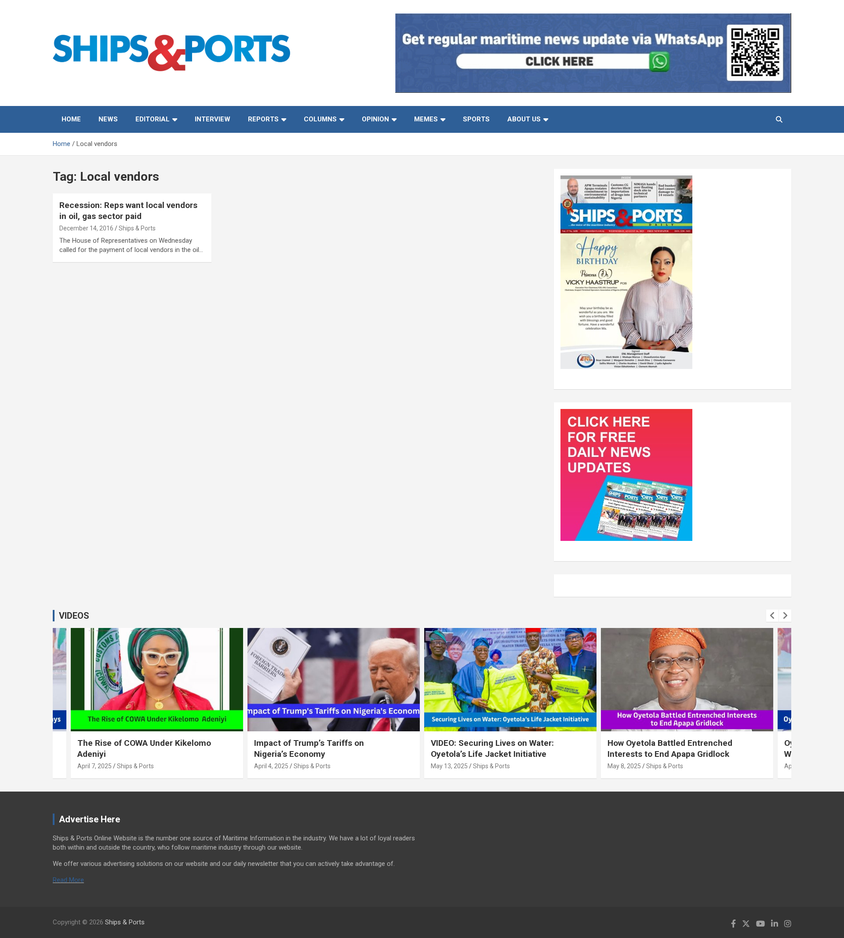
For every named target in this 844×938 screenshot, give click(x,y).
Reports (263, 119)
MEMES (426, 119)
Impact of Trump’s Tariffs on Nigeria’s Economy (309, 748)
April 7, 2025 (94, 766)
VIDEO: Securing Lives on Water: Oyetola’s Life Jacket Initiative (492, 748)
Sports (476, 119)
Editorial (152, 119)
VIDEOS (74, 615)
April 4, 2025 (271, 766)
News (108, 119)
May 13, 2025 (449, 766)
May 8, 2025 (624, 766)
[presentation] (772, 616)
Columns (320, 119)
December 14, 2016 (86, 228)
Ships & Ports (137, 228)
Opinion (375, 119)
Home (71, 119)
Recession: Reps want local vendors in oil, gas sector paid (128, 210)
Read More (68, 880)
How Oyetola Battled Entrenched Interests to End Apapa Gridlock (670, 748)
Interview (212, 119)
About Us (524, 119)
